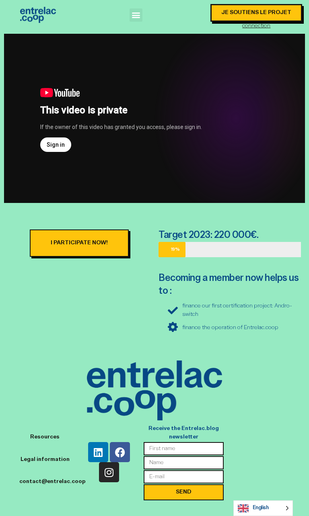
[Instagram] (109, 472)
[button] (136, 15)
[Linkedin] (98, 452)
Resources (45, 437)
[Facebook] (120, 452)
